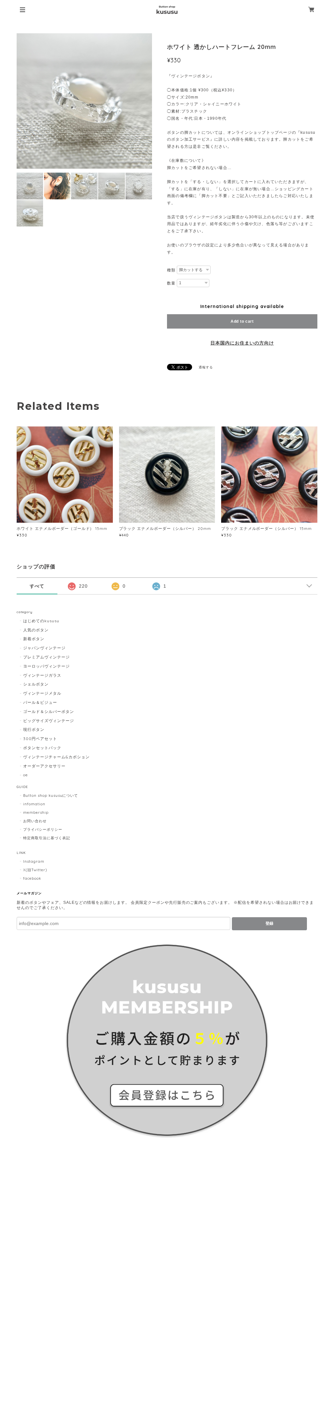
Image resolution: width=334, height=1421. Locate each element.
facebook (32, 878)
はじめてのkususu (41, 620)
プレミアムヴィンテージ (46, 657)
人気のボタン (36, 629)
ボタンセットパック (42, 747)
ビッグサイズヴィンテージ (48, 720)
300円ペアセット (40, 738)
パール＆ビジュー (40, 702)
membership (36, 812)
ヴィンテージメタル (42, 693)
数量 (171, 283)
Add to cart (242, 321)
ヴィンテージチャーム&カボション (56, 756)
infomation (34, 804)
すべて (37, 586)
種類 (171, 270)
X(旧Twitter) (35, 870)
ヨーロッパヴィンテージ (46, 666)
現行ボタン (33, 729)
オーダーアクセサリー (44, 766)
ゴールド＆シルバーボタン (48, 711)
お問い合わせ (35, 821)
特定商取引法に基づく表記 (46, 838)
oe (25, 774)
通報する (206, 367)
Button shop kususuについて (50, 795)
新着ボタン (33, 638)
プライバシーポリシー (42, 829)
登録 (269, 923)
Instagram (33, 861)
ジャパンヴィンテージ (44, 647)
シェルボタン (36, 684)
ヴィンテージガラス (42, 675)
